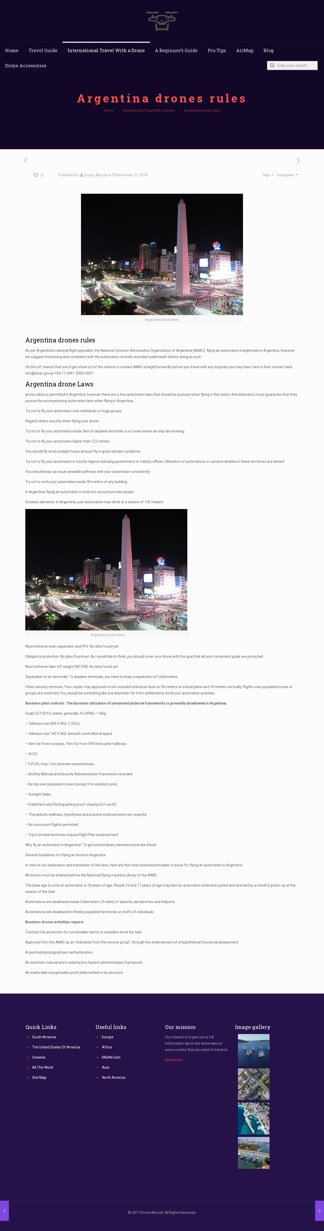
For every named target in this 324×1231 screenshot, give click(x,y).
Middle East (111, 1057)
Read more (174, 1060)
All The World (42, 1067)
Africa (107, 1047)
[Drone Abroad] (162, 21)
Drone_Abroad (95, 175)
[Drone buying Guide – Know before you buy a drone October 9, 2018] (4, 1211)
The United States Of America (56, 1047)
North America (113, 1077)
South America (44, 1037)
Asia (105, 1067)
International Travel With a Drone (149, 110)
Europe (107, 1037)
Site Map (39, 1077)
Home (108, 110)
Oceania (38, 1057)
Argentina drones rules (202, 110)
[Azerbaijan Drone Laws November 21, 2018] (319, 1211)
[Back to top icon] (299, 1220)
